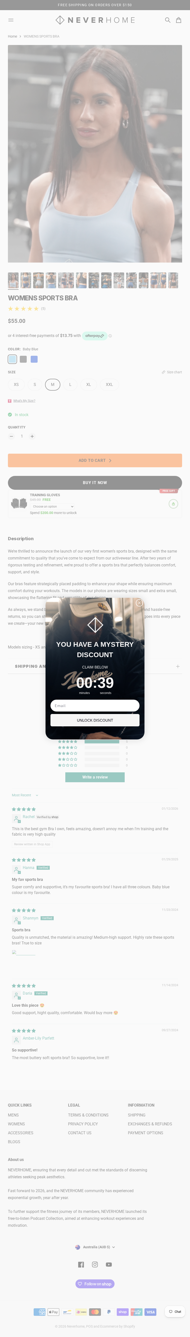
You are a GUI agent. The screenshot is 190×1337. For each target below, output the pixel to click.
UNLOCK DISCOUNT (95, 720)
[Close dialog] (139, 603)
